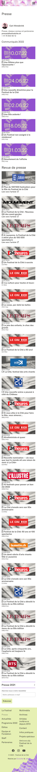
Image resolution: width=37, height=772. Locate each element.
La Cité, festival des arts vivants (20, 372)
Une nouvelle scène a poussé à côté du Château (18, 393)
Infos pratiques (26, 732)
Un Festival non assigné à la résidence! (16, 136)
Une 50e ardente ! (12, 114)
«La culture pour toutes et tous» (19, 283)
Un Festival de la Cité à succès (18, 262)
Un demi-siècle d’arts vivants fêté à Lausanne (16, 555)
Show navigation (33, 3)
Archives (23, 714)
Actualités (6, 719)
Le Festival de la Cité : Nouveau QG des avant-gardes (18, 213)
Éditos (5, 727)
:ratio (27, 759)
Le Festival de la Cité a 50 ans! (18, 349)
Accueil (3, 3)
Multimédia (24, 710)
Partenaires (7, 742)
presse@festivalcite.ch (11, 33)
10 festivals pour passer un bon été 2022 (17, 485)
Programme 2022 (9, 723)
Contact (23, 728)
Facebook (13, 750)
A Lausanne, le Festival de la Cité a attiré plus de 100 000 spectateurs (18, 237)
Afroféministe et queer (14, 437)
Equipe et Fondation (6, 732)
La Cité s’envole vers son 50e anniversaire (16, 508)
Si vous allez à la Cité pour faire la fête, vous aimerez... (18, 414)
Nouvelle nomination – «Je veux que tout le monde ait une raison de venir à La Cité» (18, 460)
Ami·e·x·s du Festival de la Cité (25, 743)
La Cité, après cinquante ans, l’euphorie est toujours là (16, 650)
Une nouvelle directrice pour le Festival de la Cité (17, 91)
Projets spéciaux (27, 736)
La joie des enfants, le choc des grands (18, 326)
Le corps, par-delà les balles (17, 305)
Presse (5, 714)
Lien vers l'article (9, 192)
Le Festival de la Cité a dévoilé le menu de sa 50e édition (18, 602)
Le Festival (7, 710)
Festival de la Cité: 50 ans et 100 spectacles (18, 532)
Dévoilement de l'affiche (15, 159)
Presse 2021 (8, 684)
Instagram (18, 750)
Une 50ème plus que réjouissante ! (12, 63)
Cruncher (20, 759)
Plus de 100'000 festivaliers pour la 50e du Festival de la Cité (18, 188)
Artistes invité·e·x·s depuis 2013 (25, 721)
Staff (4, 738)
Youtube (24, 750)
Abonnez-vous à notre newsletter (14, 691)
